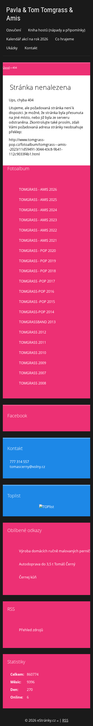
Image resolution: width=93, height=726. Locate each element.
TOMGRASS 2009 (32, 362)
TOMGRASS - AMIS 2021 (38, 240)
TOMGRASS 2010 (32, 352)
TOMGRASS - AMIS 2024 (38, 209)
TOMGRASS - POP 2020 (37, 250)
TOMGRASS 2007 (32, 373)
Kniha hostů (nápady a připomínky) (56, 30)
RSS (65, 720)
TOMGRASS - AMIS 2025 (38, 199)
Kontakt (31, 48)
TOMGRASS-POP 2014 (36, 311)
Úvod (6, 68)
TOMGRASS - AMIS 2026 (38, 189)
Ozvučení (13, 30)
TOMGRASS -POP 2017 (37, 281)
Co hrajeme (64, 39)
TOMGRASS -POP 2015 (37, 301)
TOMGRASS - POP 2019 (37, 260)
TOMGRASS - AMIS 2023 (38, 220)
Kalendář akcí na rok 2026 (27, 39)
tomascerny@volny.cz (27, 466)
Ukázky (12, 48)
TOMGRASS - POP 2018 (37, 271)
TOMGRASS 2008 (32, 383)
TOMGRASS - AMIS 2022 (38, 230)
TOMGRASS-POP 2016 (36, 291)
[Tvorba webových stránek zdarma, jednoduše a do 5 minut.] (57, 721)
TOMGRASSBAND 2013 (37, 322)
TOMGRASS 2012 (32, 332)
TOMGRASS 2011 (32, 342)
